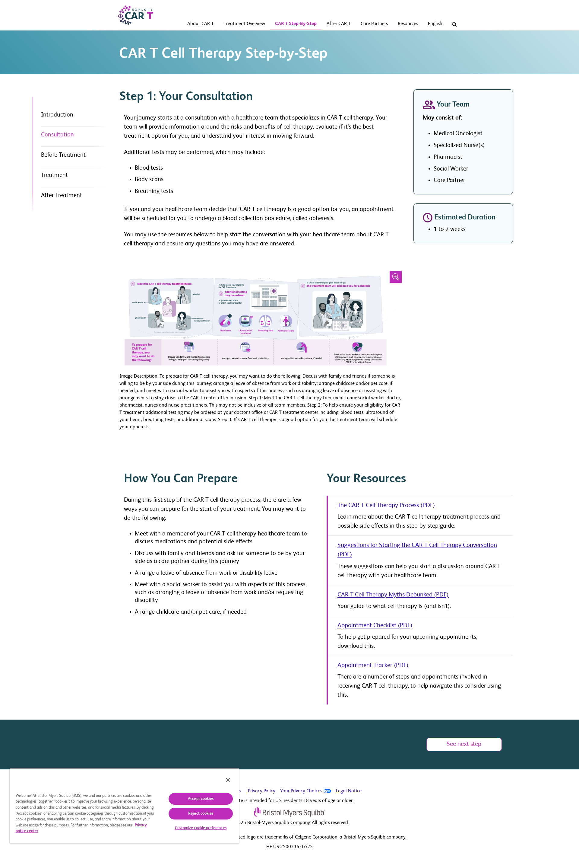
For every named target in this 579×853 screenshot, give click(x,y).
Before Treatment (63, 155)
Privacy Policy (261, 791)
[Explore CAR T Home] (135, 15)
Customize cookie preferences (200, 828)
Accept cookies (201, 799)
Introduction (57, 115)
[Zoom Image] (396, 277)
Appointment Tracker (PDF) (373, 665)
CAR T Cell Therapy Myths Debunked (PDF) (393, 595)
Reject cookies (200, 814)
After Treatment (61, 196)
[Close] (228, 780)
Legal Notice (349, 791)
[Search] (454, 24)
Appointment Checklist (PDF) (375, 625)
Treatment (54, 175)
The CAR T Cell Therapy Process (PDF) (386, 505)
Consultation (57, 135)
